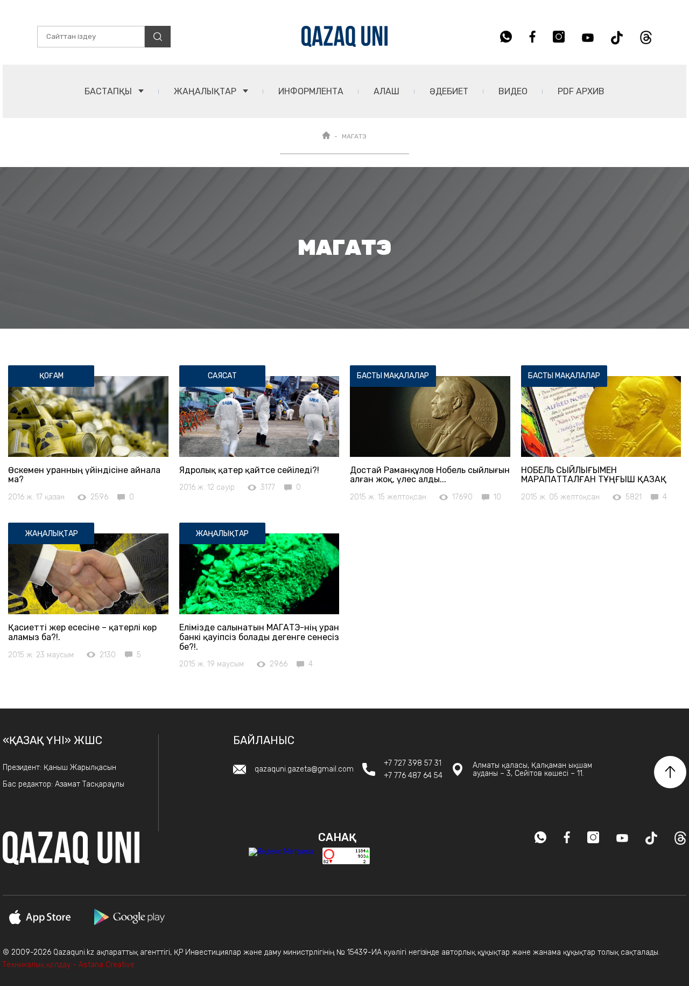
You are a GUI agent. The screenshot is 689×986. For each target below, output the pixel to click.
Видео (513, 91)
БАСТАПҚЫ (109, 91)
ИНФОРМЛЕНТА (310, 91)
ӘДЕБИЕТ (449, 91)
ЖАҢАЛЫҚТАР (206, 91)
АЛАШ (386, 91)
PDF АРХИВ (581, 91)
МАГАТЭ (354, 136)
